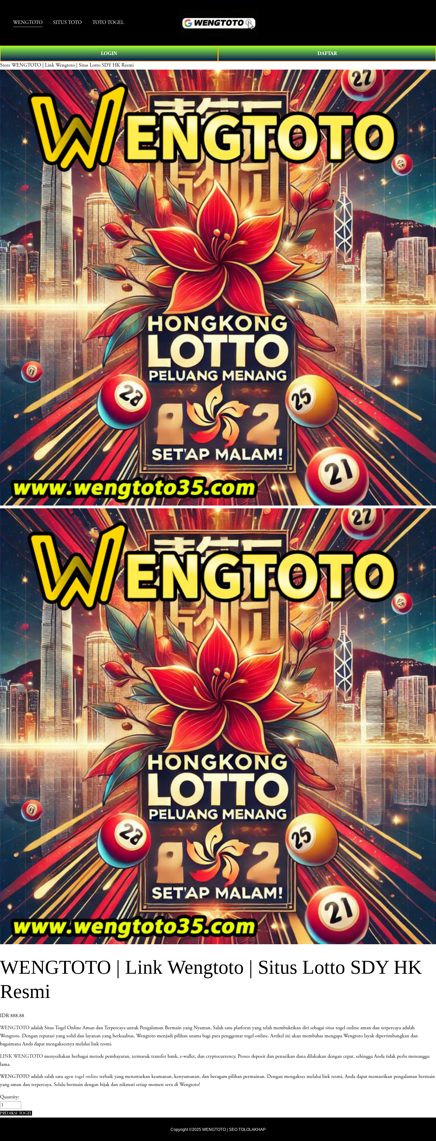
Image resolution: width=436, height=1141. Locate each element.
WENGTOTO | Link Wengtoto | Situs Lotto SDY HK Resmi (73, 65)
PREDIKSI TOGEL (16, 1113)
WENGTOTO (15, 1028)
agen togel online (81, 1076)
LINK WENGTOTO (21, 1056)
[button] (16, 1113)
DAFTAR (327, 53)
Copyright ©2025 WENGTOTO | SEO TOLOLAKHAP (218, 1129)
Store (5, 65)
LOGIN (109, 53)
